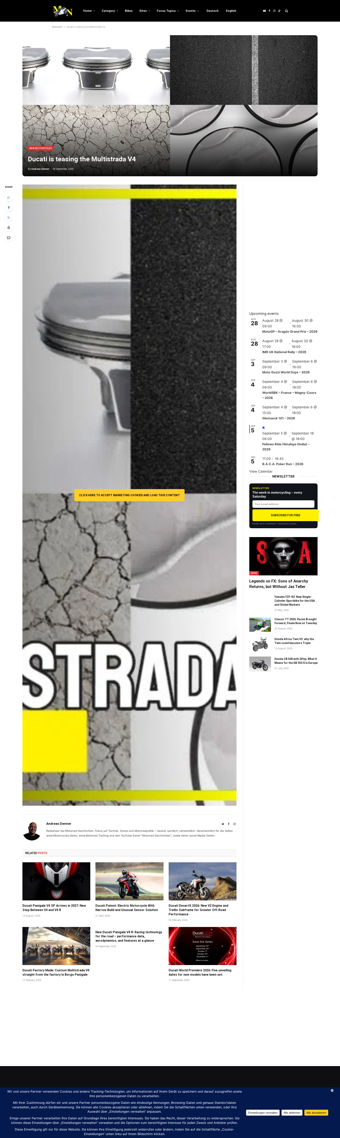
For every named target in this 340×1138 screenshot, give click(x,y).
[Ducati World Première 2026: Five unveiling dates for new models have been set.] (203, 946)
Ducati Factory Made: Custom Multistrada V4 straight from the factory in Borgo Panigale (55, 972)
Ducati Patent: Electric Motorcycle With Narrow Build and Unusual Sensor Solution (126, 908)
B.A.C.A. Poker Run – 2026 (282, 464)
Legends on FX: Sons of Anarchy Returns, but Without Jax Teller (278, 584)
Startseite (57, 27)
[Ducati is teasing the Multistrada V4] (170, 105)
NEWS (254, 573)
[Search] (286, 10)
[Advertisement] (278, 243)
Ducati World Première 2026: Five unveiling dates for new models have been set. (200, 972)
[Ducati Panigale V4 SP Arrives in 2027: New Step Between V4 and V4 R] (56, 881)
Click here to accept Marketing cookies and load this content (129, 495)
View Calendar (261, 471)
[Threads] (9, 227)
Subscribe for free (285, 515)
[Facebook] (9, 207)
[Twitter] (9, 217)
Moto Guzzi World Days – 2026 (286, 372)
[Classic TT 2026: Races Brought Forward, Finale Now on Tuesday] (260, 624)
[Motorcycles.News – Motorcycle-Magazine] (62, 11)
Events (191, 11)
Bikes (129, 11)
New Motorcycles (41, 148)
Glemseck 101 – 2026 (278, 418)
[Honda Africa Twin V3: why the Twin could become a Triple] (260, 644)
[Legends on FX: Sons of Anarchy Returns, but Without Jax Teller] (283, 556)
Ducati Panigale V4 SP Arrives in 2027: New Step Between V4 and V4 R (54, 908)
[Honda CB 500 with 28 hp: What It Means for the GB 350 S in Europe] (260, 664)
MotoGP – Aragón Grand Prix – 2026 (290, 331)
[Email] (9, 238)
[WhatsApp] (9, 197)
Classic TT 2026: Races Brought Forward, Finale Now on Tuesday (295, 621)
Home (87, 11)
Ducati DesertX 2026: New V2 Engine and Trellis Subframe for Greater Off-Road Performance (198, 910)
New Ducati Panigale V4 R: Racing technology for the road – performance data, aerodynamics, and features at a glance (128, 936)
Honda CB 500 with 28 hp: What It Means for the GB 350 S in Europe (296, 660)
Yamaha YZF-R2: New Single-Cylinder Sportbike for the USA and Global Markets (294, 600)
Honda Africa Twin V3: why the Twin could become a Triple (294, 641)
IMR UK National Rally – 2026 (284, 352)
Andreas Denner (40, 169)
